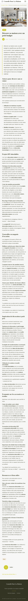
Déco (6, 5)
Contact (18, 593)
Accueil (3, 5)
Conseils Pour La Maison (11, 1)
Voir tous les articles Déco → (9, 574)
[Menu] (25, 1)
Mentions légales (11, 593)
